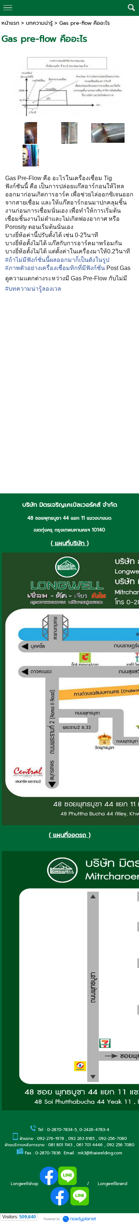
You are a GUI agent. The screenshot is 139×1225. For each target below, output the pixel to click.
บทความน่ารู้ (39, 23)
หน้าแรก (10, 23)
